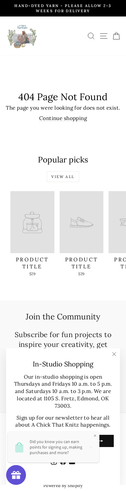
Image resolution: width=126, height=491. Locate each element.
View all (62, 176)
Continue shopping (63, 118)
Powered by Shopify (63, 485)
